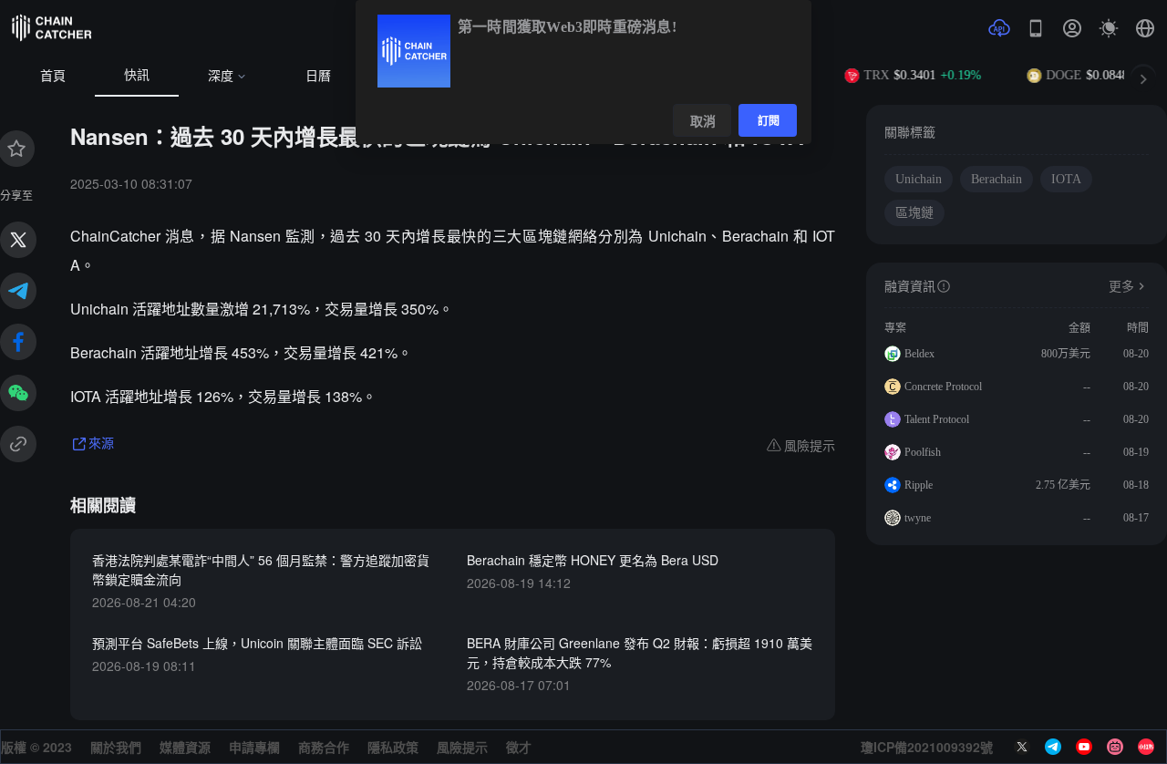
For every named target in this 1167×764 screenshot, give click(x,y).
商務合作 (323, 747)
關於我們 (115, 747)
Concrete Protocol (943, 386)
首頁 (53, 76)
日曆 (318, 76)
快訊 (137, 75)
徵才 (519, 747)
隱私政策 (392, 747)
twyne (917, 517)
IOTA (1066, 179)
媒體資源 (185, 747)
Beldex (919, 353)
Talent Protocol (936, 419)
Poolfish (922, 452)
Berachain (996, 179)
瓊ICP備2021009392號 (927, 747)
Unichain (918, 179)
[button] (1145, 28)
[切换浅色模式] (1109, 28)
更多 (1121, 287)
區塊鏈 (914, 213)
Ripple (918, 485)
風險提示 (462, 747)
